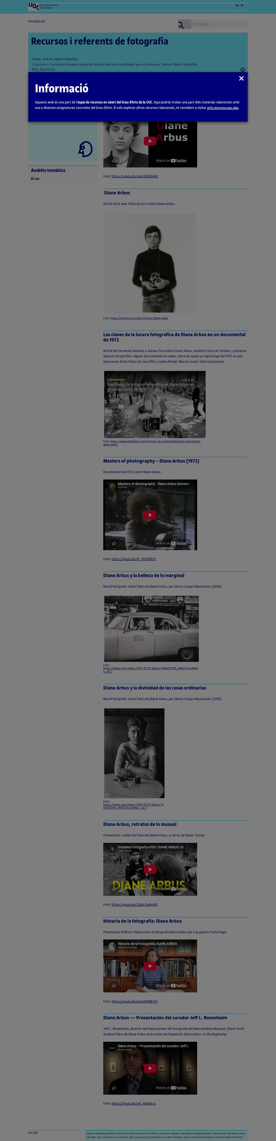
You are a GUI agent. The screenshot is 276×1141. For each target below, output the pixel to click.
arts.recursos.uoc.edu (222, 108)
